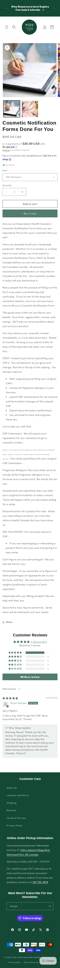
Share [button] (9, 622)
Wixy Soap (17, 957)
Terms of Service (16, 818)
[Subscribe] (49, 906)
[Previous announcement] (6, 8)
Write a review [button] (30, 677)
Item (4, 170)
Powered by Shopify (31, 957)
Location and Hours (18, 795)
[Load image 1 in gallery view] (11, 108)
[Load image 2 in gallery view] (30, 108)
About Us (12, 787)
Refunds (11, 810)
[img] (10, 698)
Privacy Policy (14, 825)
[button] (6, 27)
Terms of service (31, 962)
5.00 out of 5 (39, 641)
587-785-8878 (40, 882)
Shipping (6, 150)
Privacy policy (14, 962)
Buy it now (30, 213)
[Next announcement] (54, 8)
